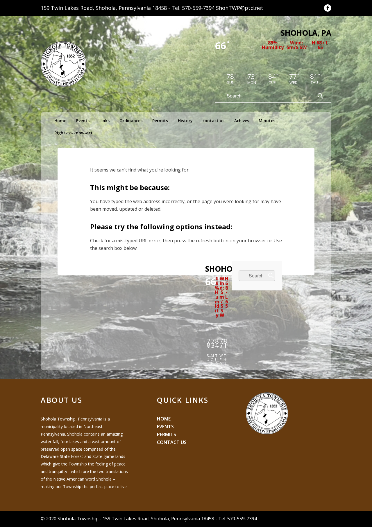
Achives (241, 120)
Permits (160, 120)
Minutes (267, 120)
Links (104, 120)
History (185, 120)
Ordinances (130, 120)
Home (60, 120)
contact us (213, 120)
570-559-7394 (198, 7)
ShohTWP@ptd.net (239, 7)
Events (83, 120)
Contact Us (172, 442)
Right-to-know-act (73, 133)
